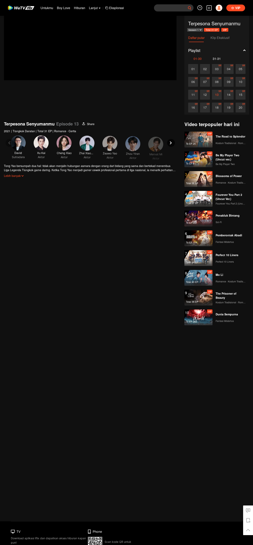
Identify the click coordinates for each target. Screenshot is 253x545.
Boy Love (63, 8)
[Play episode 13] (217, 95)
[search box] (189, 8)
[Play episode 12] (205, 95)
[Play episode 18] (217, 107)
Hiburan (79, 8)
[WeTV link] (21, 8)
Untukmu (47, 8)
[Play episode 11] (193, 95)
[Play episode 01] (193, 69)
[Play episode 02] (205, 69)
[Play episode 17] (205, 107)
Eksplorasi (116, 8)
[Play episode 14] (229, 95)
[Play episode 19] (229, 107)
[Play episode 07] (205, 82)
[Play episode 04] (229, 69)
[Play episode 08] (217, 82)
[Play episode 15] (240, 95)
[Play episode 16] (193, 107)
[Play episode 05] (240, 69)
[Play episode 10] (240, 82)
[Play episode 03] (217, 69)
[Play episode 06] (193, 82)
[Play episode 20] (240, 107)
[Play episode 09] (229, 82)
